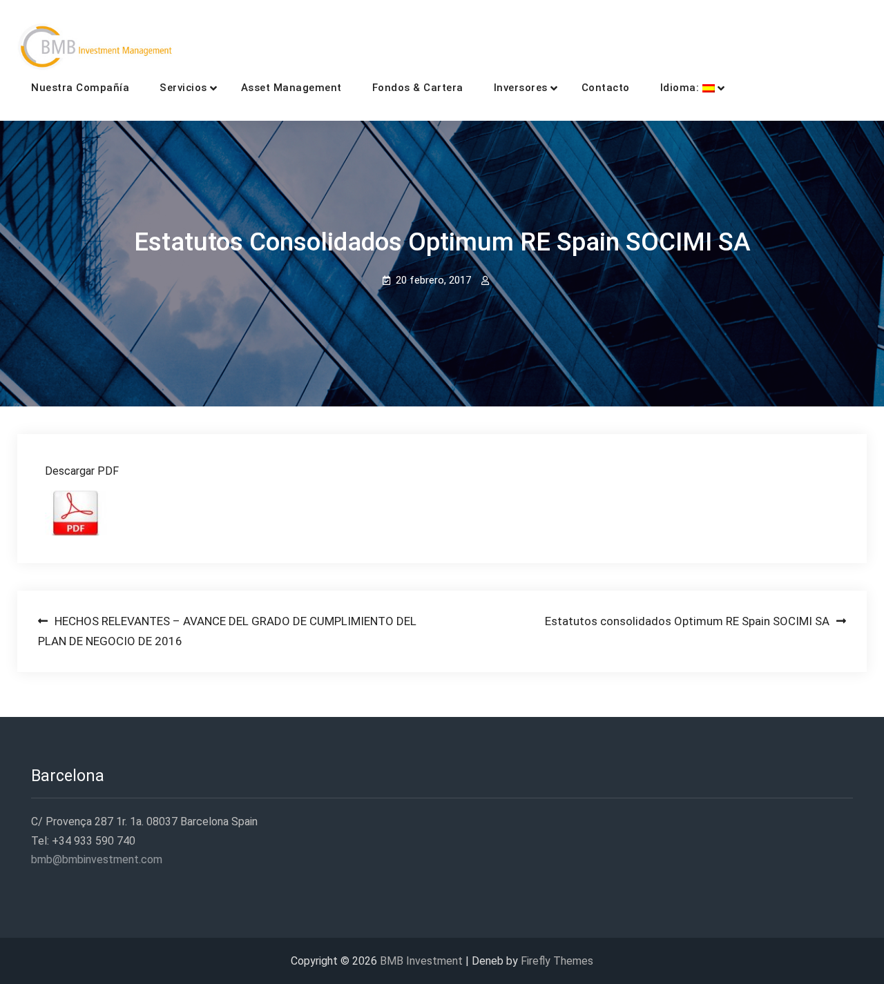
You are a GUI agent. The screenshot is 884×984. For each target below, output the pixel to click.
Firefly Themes (557, 960)
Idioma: (681, 87)
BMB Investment (421, 960)
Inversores (521, 87)
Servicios (183, 87)
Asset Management (291, 87)
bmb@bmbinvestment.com (96, 859)
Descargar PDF (82, 471)
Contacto (606, 87)
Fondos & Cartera (417, 87)
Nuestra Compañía (80, 87)
